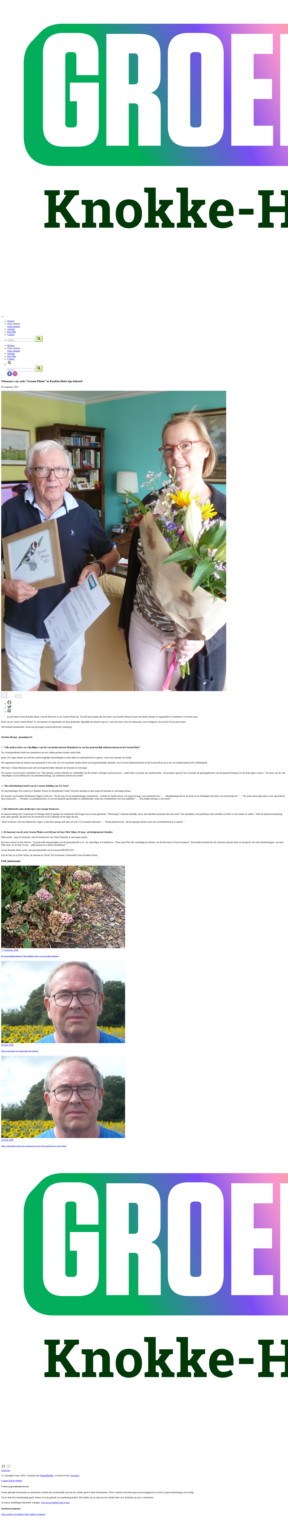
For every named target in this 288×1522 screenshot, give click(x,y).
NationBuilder (47, 1475)
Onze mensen (13, 326)
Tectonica (74, 1475)
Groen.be (5, 1470)
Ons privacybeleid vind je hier (55, 1502)
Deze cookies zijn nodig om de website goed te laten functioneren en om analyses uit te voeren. (62, 1514)
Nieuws (11, 321)
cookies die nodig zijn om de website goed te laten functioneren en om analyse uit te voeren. (66, 1517)
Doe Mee (11, 332)
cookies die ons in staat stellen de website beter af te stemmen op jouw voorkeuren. (54, 1520)
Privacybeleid (15, 1480)
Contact (11, 334)
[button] (9, 364)
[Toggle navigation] (2, 316)
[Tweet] (9, 708)
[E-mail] (9, 711)
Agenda (11, 329)
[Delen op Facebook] (9, 703)
